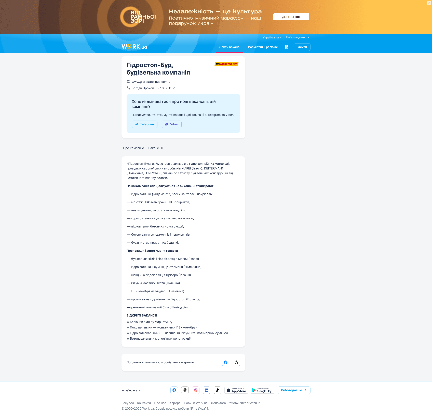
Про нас (160, 403)
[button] (286, 47)
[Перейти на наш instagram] (195, 390)
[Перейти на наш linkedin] (206, 390)
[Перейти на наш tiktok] (217, 390)
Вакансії (155, 148)
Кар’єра (175, 403)
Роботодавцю (296, 37)
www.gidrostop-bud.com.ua (152, 81)
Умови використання (244, 403)
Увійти (302, 47)
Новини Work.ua (196, 403)
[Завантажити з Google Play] (262, 390)
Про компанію (133, 148)
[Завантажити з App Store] (236, 390)
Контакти (144, 403)
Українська (130, 390)
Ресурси (128, 403)
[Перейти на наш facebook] (174, 390)
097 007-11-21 (166, 88)
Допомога (218, 403)
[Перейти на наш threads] (185, 390)
